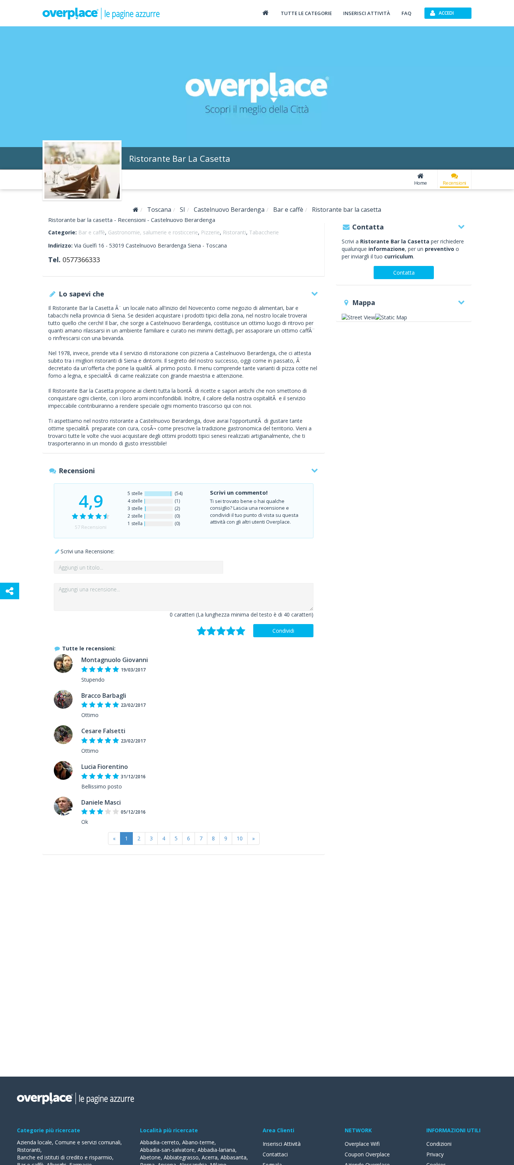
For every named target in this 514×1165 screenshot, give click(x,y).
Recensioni (454, 182)
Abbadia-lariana (216, 1149)
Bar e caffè (91, 232)
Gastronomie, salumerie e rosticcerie (153, 232)
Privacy (435, 1154)
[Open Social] (9, 591)
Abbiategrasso (181, 1157)
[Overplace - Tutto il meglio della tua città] (265, 12)
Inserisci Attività (282, 1143)
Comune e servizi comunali (87, 1142)
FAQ (406, 13)
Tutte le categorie (306, 13)
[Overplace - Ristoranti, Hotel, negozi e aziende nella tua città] (101, 13)
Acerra (209, 1157)
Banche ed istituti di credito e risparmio (64, 1157)
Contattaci (275, 1154)
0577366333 (81, 259)
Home (420, 182)
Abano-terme (198, 1142)
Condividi (283, 630)
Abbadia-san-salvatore (167, 1149)
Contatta (404, 272)
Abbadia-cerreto (159, 1142)
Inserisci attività (366, 13)
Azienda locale (34, 1142)
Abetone (150, 1157)
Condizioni (439, 1143)
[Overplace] (135, 209)
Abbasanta (233, 1157)
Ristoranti (234, 232)
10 (240, 838)
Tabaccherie (264, 232)
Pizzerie (210, 232)
